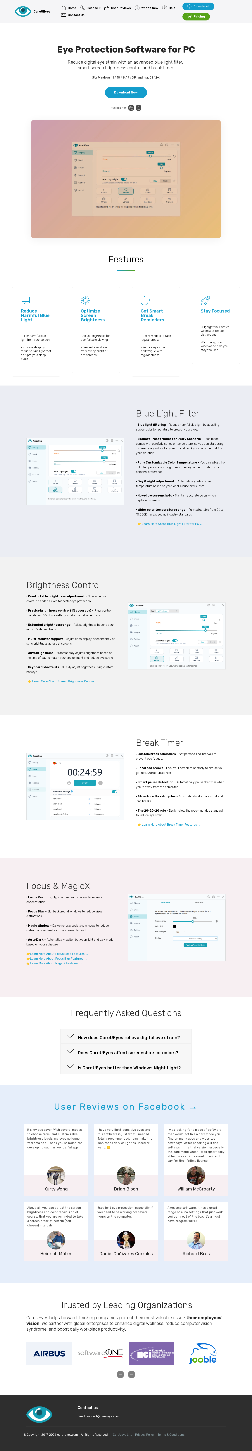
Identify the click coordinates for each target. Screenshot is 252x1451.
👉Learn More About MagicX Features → (54, 963)
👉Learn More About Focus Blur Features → (57, 958)
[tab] (126, 1036)
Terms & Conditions (171, 1434)
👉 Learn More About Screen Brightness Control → (63, 681)
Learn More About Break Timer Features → (171, 824)
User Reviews (121, 8)
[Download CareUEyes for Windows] (131, 108)
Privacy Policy (145, 1434)
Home (72, 8)
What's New (149, 8)
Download (201, 6)
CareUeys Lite (122, 1434)
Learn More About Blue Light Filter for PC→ (172, 524)
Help (172, 8)
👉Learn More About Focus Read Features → (57, 954)
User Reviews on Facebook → (126, 1106)
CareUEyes (42, 11)
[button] (126, 1036)
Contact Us (76, 15)
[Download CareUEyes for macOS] (138, 108)
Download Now (126, 92)
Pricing (199, 16)
